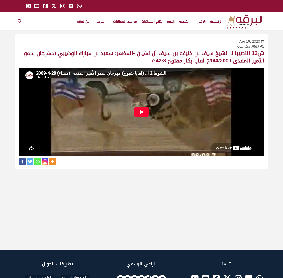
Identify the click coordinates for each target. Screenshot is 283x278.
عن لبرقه (83, 21)
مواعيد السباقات (125, 21)
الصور (171, 21)
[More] (52, 161)
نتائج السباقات (152, 21)
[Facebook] (22, 161)
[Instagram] (45, 161)
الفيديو (185, 21)
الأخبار (201, 21)
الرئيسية (216, 21)
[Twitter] (30, 161)
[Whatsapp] (37, 161)
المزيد (102, 21)
